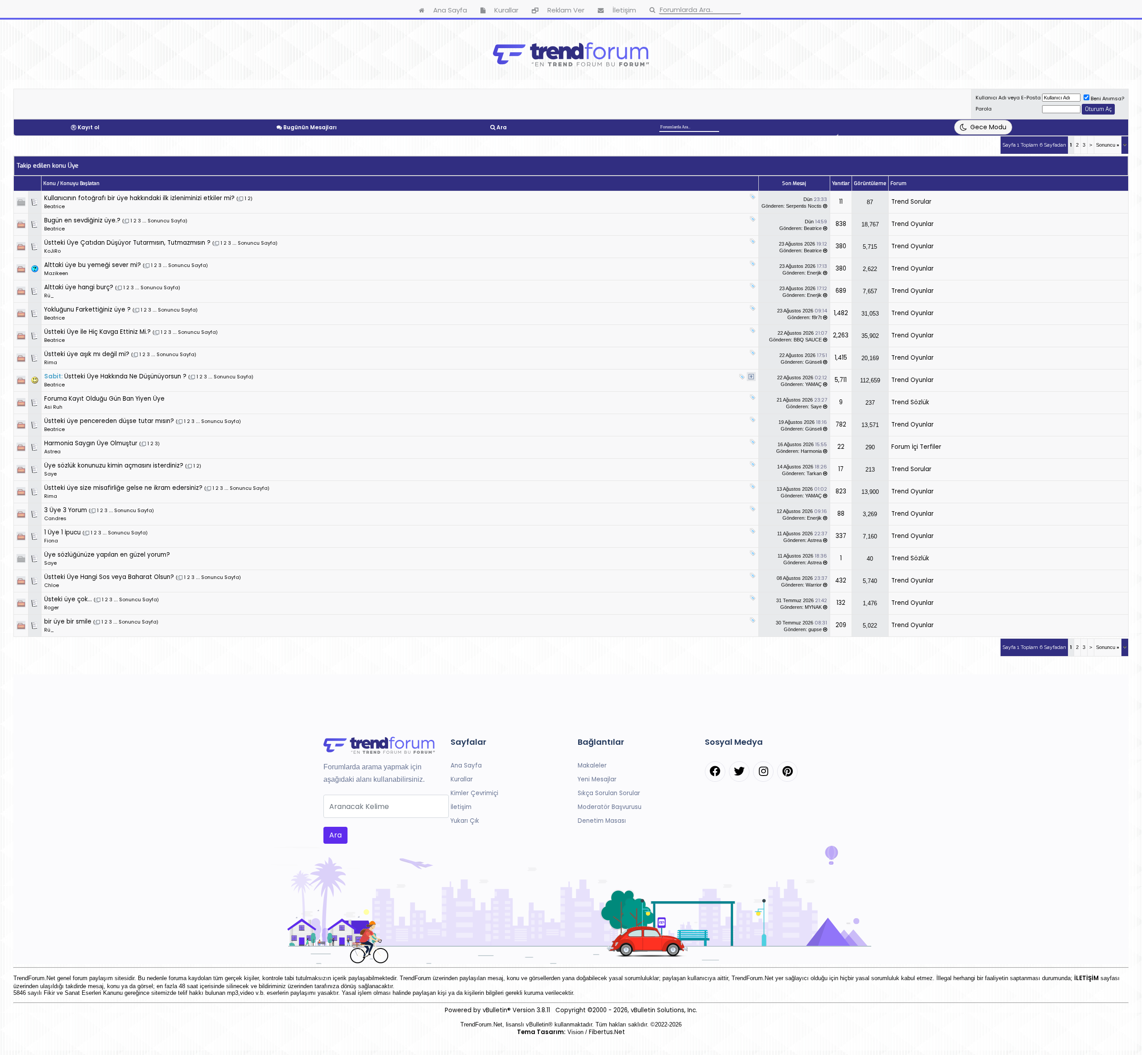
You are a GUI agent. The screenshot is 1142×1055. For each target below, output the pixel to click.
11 (841, 201)
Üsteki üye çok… (68, 599)
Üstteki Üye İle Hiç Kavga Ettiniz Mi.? (97, 332)
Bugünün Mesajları (310, 127)
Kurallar (462, 779)
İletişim (461, 807)
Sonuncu (1107, 145)
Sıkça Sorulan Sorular (609, 793)
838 (841, 224)
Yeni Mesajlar (597, 779)
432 (840, 580)
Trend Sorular (911, 201)
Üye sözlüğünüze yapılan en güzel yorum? (107, 554)
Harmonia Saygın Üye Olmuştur (90, 443)
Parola (984, 108)
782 (841, 424)
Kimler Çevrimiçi (474, 793)
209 (841, 625)
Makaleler (592, 765)
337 (841, 536)
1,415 (841, 357)
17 (841, 469)
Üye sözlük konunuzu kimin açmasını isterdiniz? (113, 465)
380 (841, 246)
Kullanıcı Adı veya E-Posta (1008, 97)
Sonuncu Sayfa (167, 220)
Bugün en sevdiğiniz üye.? (82, 220)
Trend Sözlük (910, 402)
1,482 (841, 313)
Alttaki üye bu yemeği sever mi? (92, 265)
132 (840, 603)
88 (840, 513)
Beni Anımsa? (1107, 98)
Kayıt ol (88, 127)
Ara (502, 127)
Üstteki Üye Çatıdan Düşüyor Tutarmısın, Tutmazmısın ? (127, 242)
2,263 (840, 335)
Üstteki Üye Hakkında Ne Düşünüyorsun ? (125, 376)
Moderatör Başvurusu (609, 807)
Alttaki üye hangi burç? (78, 287)
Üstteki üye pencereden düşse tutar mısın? (109, 421)
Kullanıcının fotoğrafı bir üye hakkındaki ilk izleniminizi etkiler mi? (139, 198)
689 (841, 291)
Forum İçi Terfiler (916, 447)
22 (840, 447)
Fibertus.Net (607, 1032)
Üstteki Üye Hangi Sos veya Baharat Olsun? (109, 577)
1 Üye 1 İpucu (62, 532)
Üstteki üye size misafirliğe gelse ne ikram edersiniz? (123, 488)
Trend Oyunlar (912, 224)
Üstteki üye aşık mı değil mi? (86, 354)
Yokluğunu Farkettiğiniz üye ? (87, 309)
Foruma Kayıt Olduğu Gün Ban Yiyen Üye (104, 398)
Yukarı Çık (465, 821)
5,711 (841, 380)
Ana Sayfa (466, 765)
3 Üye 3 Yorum (65, 510)
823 (841, 491)
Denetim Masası (602, 821)
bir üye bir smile (67, 621)
